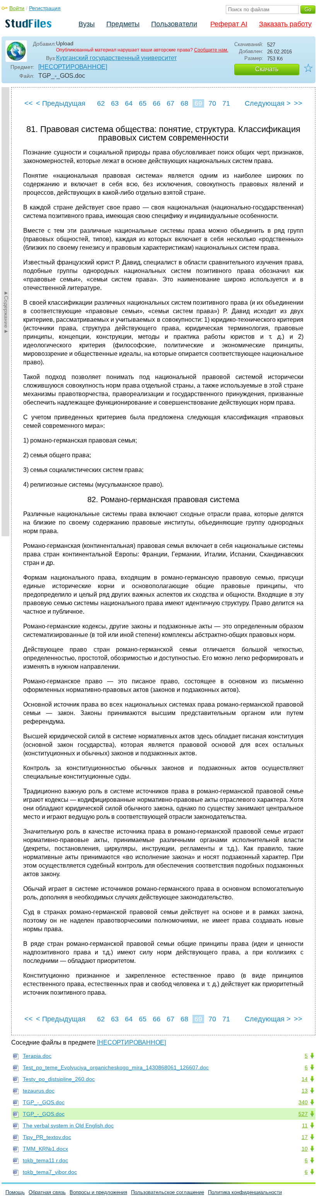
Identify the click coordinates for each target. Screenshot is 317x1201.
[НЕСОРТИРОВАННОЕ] (72, 66)
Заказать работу (285, 24)
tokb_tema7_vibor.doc (50, 1172)
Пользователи (174, 24)
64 (129, 103)
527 (303, 1114)
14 (305, 1079)
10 (305, 1149)
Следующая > (268, 103)
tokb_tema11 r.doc (45, 1160)
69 (198, 103)
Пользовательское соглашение (167, 1192)
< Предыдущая (60, 103)
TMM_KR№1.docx (45, 1149)
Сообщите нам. (211, 50)
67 (170, 103)
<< (28, 103)
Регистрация (45, 8)
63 (115, 103)
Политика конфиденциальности (245, 1192)
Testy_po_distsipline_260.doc (59, 1079)
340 (303, 1102)
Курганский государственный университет (116, 58)
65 (143, 103)
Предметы (123, 24)
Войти (16, 8)
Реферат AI (228, 24)
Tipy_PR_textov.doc (47, 1137)
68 (184, 103)
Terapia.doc (37, 1056)
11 (305, 1125)
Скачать (266, 69)
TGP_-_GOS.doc (44, 1102)
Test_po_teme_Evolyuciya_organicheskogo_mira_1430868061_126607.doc (116, 1067)
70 (212, 103)
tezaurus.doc (39, 1091)
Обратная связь (47, 1192)
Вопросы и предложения (98, 1192)
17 (305, 1137)
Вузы (86, 24)
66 (156, 103)
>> (298, 103)
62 (101, 103)
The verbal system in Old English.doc (68, 1125)
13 (305, 1091)
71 (226, 103)
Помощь (15, 1192)
